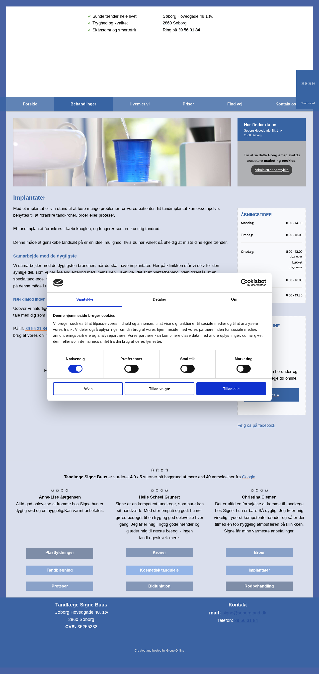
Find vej (234, 104)
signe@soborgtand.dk (244, 612)
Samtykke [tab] (84, 299)
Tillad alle (231, 389)
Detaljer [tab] (159, 299)
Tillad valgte (159, 389)
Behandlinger (83, 104)
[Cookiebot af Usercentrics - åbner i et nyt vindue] (244, 282)
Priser (188, 104)
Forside (30, 104)
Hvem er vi (140, 104)
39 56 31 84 (246, 620)
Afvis (87, 389)
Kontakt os (285, 104)
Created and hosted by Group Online (159, 650)
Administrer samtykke (272, 170)
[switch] (131, 369)
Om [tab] (234, 299)
